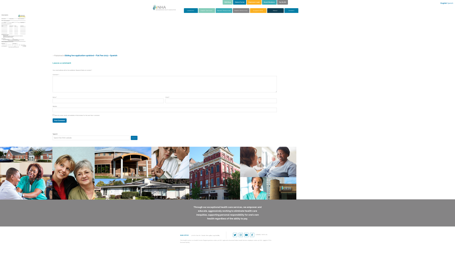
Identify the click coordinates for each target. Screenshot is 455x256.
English (444, 3)
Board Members (269, 2)
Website (55, 106)
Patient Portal (239, 2)
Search (55, 134)
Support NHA (258, 10)
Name (55, 97)
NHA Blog (227, 2)
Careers (291, 10)
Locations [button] (190, 10)
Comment (56, 74)
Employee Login (254, 2)
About (275, 10)
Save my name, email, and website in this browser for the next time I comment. (77, 115)
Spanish (450, 3)
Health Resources (241, 10)
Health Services (206, 10)
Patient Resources (224, 10)
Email (167, 97)
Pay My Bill (282, 2)
